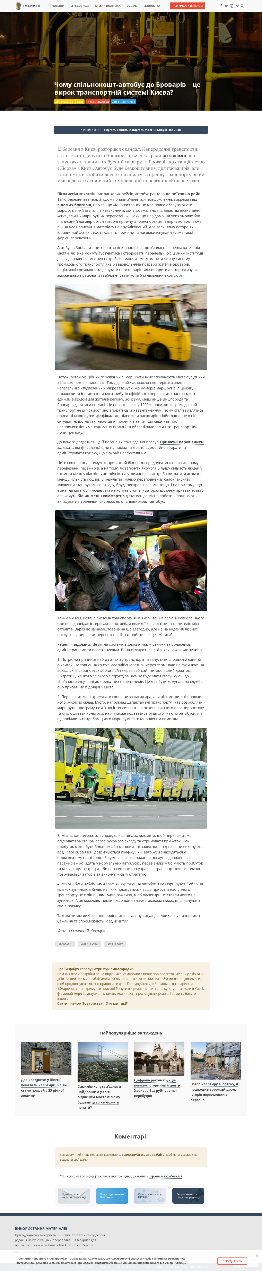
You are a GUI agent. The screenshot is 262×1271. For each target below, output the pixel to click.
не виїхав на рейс (183, 193)
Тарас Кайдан (127, 101)
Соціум (132, 6)
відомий (82, 644)
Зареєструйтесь (133, 1155)
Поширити (95, 12)
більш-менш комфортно (101, 495)
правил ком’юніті (165, 1176)
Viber (148, 130)
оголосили (174, 155)
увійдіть (158, 1155)
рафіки (104, 415)
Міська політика (108, 6)
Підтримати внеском (188, 6)
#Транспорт (115, 944)
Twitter (122, 130)
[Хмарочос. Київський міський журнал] (28, 6)
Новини (58, 6)
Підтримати (170, 12)
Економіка (152, 6)
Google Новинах (169, 130)
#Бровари (65, 944)
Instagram (136, 130)
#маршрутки (89, 944)
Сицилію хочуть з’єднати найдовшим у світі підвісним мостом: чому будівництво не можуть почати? (99, 1097)
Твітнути (119, 12)
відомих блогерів (74, 204)
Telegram (108, 130)
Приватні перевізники (182, 441)
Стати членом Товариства (80, 1003)
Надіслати (144, 12)
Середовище (79, 6)
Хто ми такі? (117, 1003)
